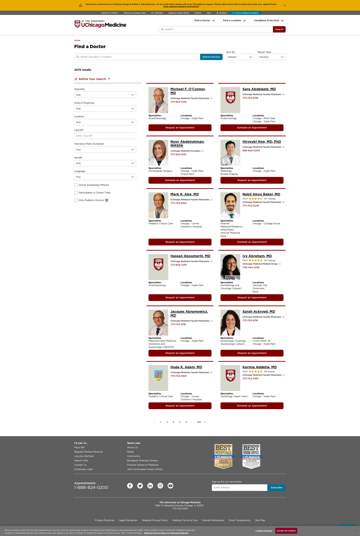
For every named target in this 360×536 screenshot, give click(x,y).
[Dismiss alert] (285, 5)
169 (199, 422)
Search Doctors (211, 57)
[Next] (205, 422)
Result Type (264, 52)
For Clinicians (157, 13)
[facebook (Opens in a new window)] (130, 485)
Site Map (260, 520)
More (223, 236)
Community (133, 456)
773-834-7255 (178, 102)
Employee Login (83, 469)
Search (279, 29)
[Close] (355, 531)
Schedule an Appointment (252, 127)
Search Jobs (81, 460)
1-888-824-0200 (91, 485)
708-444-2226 (250, 267)
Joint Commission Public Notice (145, 469)
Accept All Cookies (286, 531)
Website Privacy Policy (155, 520)
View (166, 6)
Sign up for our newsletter (227, 481)
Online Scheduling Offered (94, 185)
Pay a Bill (79, 447)
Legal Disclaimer (128, 520)
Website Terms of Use (184, 520)
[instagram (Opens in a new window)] (160, 485)
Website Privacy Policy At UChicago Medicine (166, 533)
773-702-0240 (250, 205)
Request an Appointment (180, 127)
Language (79, 171)
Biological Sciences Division (142, 460)
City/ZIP (78, 130)
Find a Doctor (202, 20)
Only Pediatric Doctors (91, 200)
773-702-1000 (180, 508)
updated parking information (184, 6)
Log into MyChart (84, 456)
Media (130, 451)
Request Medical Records (88, 451)
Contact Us (80, 465)
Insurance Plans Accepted (89, 143)
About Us (132, 447)
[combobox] (228, 57)
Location (79, 116)
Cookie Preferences (213, 520)
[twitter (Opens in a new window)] (140, 485)
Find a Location (232, 20)
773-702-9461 (250, 378)
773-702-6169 (178, 203)
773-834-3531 (178, 154)
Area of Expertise (84, 103)
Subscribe (276, 487)
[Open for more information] (211, 98)
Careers (197, 13)
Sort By (230, 52)
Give (209, 13)
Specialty (79, 89)
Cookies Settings (264, 531)
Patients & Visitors (110, 13)
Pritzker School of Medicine (142, 465)
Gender (78, 157)
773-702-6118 (178, 324)
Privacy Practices (104, 520)
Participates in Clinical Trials (94, 192)
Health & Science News (178, 13)
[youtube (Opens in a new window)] (170, 485)
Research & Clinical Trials (135, 13)
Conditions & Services (266, 20)
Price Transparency (240, 520)
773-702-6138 (250, 98)
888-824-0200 (251, 150)
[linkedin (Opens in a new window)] (150, 485)
